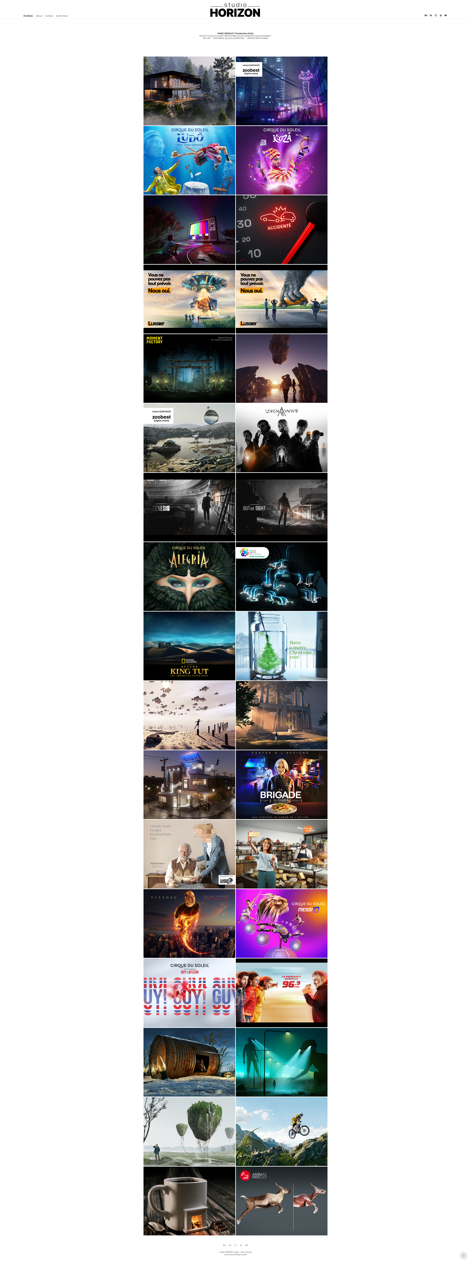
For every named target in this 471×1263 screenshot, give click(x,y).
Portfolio (28, 15)
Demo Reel (62, 15)
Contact (49, 15)
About (39, 15)
